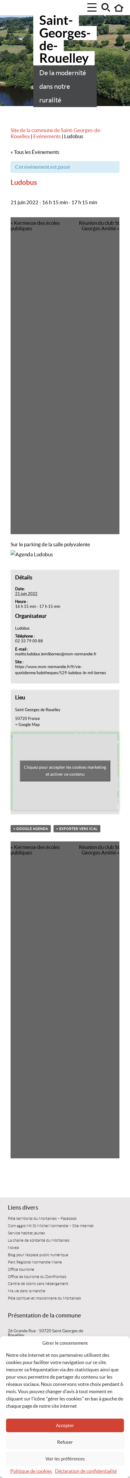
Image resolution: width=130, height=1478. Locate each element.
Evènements (47, 136)
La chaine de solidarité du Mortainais (39, 1240)
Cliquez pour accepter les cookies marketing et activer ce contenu (65, 771)
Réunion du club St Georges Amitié (99, 225)
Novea (13, 1248)
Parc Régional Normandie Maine (35, 1262)
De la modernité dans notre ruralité (62, 86)
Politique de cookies (31, 1471)
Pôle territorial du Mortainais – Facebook (42, 1219)
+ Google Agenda (30, 829)
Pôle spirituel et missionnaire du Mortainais (44, 1298)
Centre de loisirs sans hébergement (38, 1284)
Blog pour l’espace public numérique (38, 1255)
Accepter (65, 1425)
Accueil (119, 8)
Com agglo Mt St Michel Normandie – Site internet (51, 1226)
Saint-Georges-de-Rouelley (65, 39)
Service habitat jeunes (26, 1233)
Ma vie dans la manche (26, 1291)
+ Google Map (27, 724)
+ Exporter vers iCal (77, 829)
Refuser (65, 1442)
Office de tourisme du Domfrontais (37, 1277)
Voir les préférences (65, 1458)
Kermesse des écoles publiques (35, 225)
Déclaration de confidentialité (86, 1471)
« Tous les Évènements (35, 152)
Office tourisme (21, 1269)
